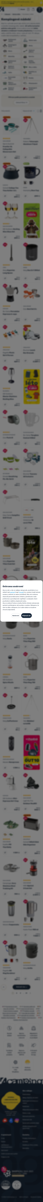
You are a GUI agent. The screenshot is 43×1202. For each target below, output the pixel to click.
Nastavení (15, 615)
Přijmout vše (26, 615)
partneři (12, 592)
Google (21, 592)
